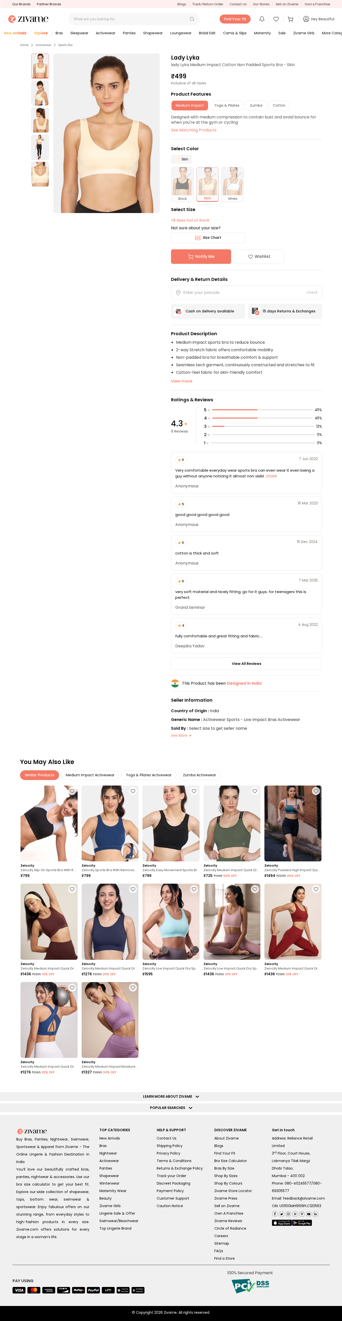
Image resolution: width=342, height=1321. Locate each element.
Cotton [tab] (279, 105)
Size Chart (212, 237)
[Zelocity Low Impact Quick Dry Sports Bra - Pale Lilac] (232, 922)
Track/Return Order (207, 4)
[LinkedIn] (314, 1213)
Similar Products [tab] (39, 775)
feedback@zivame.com (304, 1198)
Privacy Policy (168, 1153)
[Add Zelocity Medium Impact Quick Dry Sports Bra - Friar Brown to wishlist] (72, 889)
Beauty (105, 1198)
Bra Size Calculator (230, 1160)
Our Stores (261, 4)
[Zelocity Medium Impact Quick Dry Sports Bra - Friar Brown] (49, 922)
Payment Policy (170, 1190)
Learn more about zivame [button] (168, 1096)
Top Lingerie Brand (115, 1228)
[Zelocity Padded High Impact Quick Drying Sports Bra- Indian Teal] (292, 823)
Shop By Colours (228, 1183)
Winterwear (109, 1183)
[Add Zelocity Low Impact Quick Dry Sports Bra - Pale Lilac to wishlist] (255, 889)
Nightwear (108, 1153)
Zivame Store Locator (233, 1190)
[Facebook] (275, 1213)
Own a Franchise (317, 4)
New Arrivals (109, 1138)
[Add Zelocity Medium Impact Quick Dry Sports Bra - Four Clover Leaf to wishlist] (255, 791)
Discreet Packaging (173, 1183)
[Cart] (291, 19)
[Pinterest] (294, 1213)
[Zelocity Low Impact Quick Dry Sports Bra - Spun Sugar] (171, 922)
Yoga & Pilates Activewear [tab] (149, 775)
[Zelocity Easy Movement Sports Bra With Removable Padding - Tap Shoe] (171, 823)
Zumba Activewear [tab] (199, 775)
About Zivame (226, 1138)
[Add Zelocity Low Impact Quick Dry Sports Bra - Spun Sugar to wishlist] (194, 889)
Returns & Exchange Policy (180, 1168)
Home (24, 45)
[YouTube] (308, 1213)
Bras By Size (224, 1168)
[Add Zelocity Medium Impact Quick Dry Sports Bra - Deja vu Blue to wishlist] (72, 988)
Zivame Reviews (228, 1220)
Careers (221, 1235)
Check (312, 292)
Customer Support (173, 1198)
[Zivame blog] (301, 1213)
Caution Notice (170, 1205)
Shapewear (109, 1175)
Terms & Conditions (174, 1160)
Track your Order (171, 1175)
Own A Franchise (228, 1213)
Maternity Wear (112, 1190)
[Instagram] (287, 1213)
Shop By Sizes (226, 1175)
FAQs (218, 1250)
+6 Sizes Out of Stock (190, 220)
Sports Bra (65, 45)
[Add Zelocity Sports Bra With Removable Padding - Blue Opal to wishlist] (133, 791)
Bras (103, 1145)
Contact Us (238, 4)
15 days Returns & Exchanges (289, 311)
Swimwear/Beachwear (118, 1220)
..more (270, 476)
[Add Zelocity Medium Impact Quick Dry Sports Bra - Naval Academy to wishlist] (133, 889)
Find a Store (224, 1258)
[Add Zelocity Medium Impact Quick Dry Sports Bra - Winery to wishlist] (316, 889)
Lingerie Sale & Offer (117, 1213)
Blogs (181, 4)
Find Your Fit (224, 1153)
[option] (40, 66)
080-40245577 (298, 1183)
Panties (105, 1168)
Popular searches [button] (169, 1107)
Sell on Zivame (287, 4)
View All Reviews (246, 663)
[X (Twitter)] (281, 1213)
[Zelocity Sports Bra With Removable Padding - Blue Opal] (110, 823)
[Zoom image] (106, 133)
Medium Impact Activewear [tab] (90, 775)
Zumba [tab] (256, 105)
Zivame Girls (110, 1205)
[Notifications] (262, 19)
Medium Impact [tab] (190, 105)
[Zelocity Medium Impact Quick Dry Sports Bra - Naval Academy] (110, 922)
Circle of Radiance (230, 1228)
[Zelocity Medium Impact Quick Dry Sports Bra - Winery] (292, 922)
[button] (192, 19)
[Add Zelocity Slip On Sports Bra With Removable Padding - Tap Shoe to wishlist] (72, 791)
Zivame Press (225, 1198)
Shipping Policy (170, 1145)
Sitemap (221, 1243)
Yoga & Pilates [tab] (226, 105)
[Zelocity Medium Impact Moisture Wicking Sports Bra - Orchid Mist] (110, 1020)
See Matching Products (194, 130)
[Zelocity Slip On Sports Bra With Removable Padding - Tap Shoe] (49, 823)
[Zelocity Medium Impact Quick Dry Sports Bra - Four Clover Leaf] (232, 823)
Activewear (43, 45)
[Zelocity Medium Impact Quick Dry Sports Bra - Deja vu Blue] (49, 1020)
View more (181, 381)
